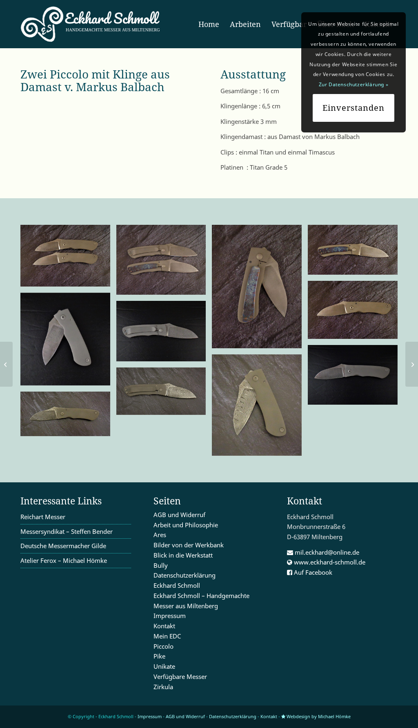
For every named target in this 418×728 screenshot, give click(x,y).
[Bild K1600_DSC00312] (164, 263)
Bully (160, 565)
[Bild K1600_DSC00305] (356, 313)
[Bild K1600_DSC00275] (260, 408)
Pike (159, 656)
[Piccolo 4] (6, 364)
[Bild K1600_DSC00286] (164, 334)
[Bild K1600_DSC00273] (68, 417)
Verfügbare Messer (180, 676)
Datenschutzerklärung (184, 575)
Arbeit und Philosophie (185, 525)
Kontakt (164, 626)
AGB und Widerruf (179, 515)
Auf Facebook (312, 572)
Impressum (169, 616)
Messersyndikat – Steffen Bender (66, 531)
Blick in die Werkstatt (183, 555)
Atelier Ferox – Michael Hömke (63, 560)
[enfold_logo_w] (92, 24)
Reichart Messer (42, 517)
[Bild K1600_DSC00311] (68, 259)
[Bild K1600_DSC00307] (260, 290)
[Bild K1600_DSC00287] (68, 342)
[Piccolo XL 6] (411, 364)
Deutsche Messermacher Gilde (63, 546)
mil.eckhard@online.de (326, 552)
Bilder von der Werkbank (188, 545)
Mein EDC (167, 636)
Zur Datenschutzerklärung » (354, 84)
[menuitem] (209, 24)
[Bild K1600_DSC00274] (164, 394)
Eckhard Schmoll (176, 585)
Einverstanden (353, 107)
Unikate (164, 666)
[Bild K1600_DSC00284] (356, 378)
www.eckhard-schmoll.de (328, 562)
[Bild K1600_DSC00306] (356, 253)
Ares (159, 535)
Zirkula (163, 687)
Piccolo (163, 646)
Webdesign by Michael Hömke (318, 716)
